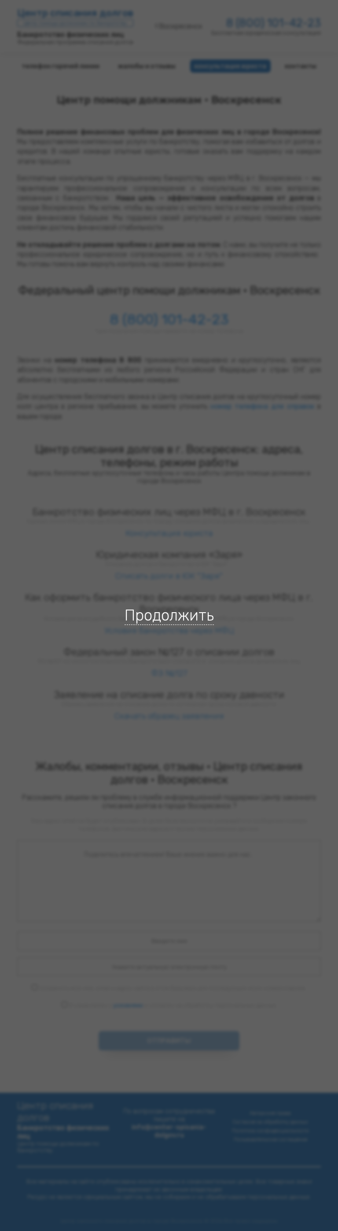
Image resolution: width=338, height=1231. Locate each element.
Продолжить (169, 615)
